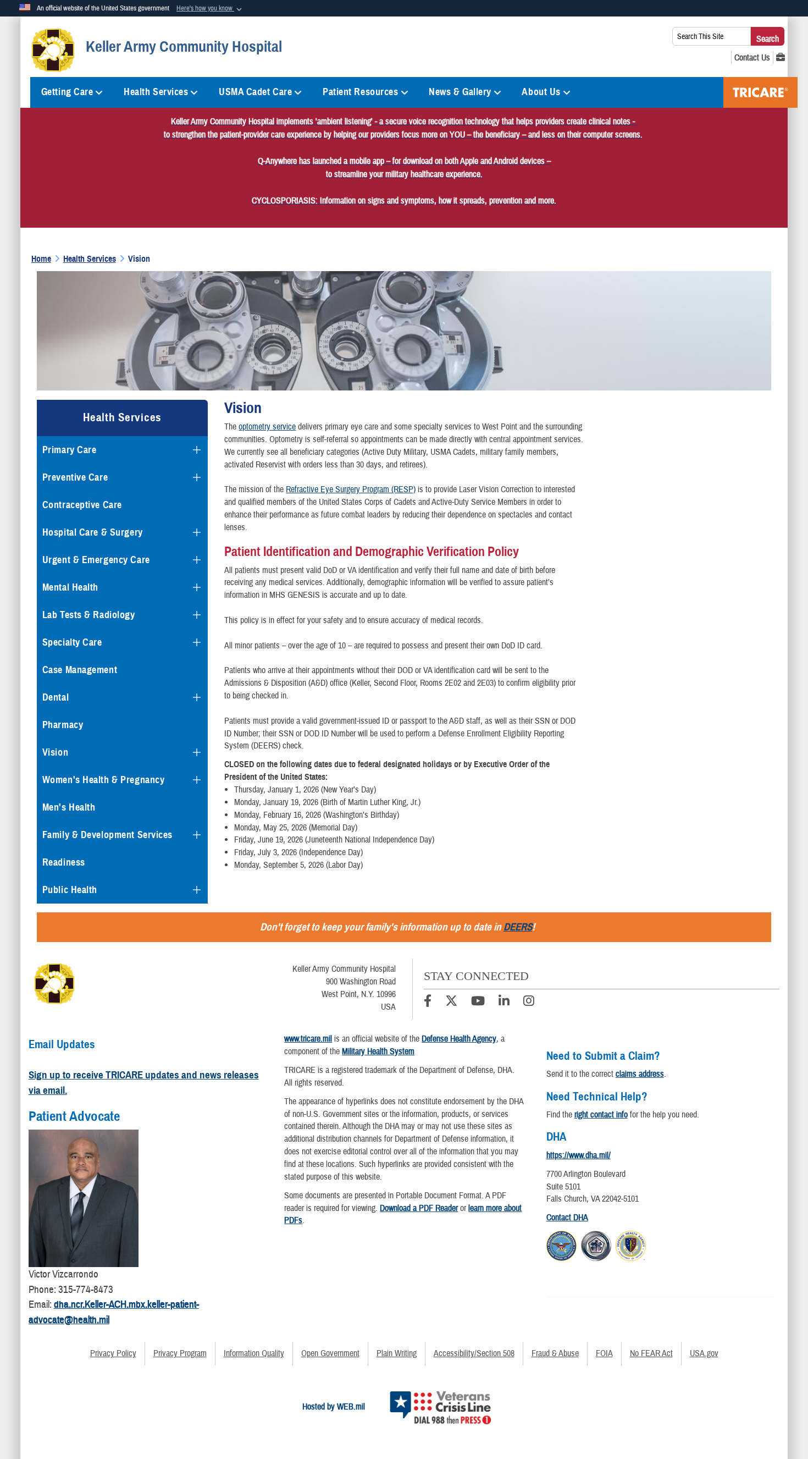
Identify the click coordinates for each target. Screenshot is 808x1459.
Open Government (330, 1353)
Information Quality (254, 1353)
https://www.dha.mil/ (578, 1155)
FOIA (604, 1353)
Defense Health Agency (459, 1038)
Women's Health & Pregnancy (103, 780)
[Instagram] (528, 1002)
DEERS (517, 927)
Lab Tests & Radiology (88, 615)
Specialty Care (72, 642)
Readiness (63, 862)
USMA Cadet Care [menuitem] (255, 92)
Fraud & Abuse (555, 1353)
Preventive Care (75, 477)
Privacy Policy (113, 1353)
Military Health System (378, 1051)
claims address (640, 1074)
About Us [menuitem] (541, 92)
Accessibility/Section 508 (474, 1353)
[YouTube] (478, 1002)
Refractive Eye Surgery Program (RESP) (351, 489)
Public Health (69, 890)
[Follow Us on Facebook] (427, 1002)
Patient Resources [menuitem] (361, 92)
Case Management (79, 670)
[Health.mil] (596, 1243)
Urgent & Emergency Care (96, 560)
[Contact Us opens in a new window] (752, 57)
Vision (55, 752)
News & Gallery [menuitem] (460, 92)
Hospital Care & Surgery (92, 532)
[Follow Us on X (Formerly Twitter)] (451, 1002)
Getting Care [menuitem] (67, 92)
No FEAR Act (651, 1353)
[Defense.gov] (561, 1243)
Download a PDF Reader (419, 1208)
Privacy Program (180, 1353)
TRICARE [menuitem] (760, 92)
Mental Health (70, 587)
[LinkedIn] (504, 1002)
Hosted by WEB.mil (333, 1406)
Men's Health (69, 807)
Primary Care (69, 450)
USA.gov (704, 1353)
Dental (55, 697)
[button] (210, 8)
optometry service (267, 426)
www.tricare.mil (308, 1038)
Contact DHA (567, 1217)
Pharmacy (62, 725)
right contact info (601, 1114)
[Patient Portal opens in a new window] (780, 57)
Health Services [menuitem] (156, 92)
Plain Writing (397, 1353)
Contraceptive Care (82, 505)
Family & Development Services (107, 835)
